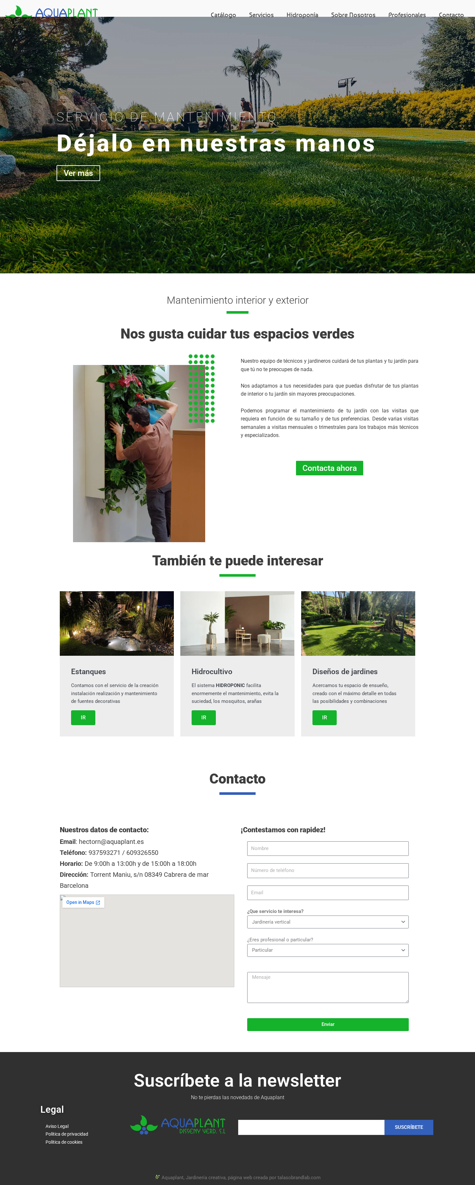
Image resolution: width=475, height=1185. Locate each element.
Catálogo (223, 14)
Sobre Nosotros (353, 14)
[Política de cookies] (79, 1142)
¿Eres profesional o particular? (280, 940)
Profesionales (407, 14)
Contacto (451, 14)
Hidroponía (302, 14)
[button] (79, 454)
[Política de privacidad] (79, 1134)
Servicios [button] (261, 14)
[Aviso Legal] (79, 1126)
